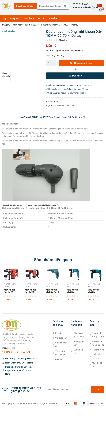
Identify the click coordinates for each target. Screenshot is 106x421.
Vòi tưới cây (61, 338)
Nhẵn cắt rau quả (96, 356)
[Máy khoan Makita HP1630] (74, 274)
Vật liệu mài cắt (61, 344)
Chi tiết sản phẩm (50, 117)
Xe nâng (59, 333)
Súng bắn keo (78, 351)
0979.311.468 (79, 4)
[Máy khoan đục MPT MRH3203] (11, 274)
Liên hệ (53, 18)
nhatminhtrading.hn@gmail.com (79, 7)
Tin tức (41, 18)
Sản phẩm (15, 18)
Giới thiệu (29, 18)
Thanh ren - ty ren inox (79, 335)
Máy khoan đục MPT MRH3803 (30, 291)
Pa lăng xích (98, 349)
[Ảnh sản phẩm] (22, 50)
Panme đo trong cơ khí (98, 335)
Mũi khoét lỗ (97, 365)
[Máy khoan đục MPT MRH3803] (32, 274)
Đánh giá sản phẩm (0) (74, 117)
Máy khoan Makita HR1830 (93, 291)
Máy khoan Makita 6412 (52, 291)
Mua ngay (77, 75)
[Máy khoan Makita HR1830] (95, 274)
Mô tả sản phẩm (29, 117)
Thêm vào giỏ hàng (83, 63)
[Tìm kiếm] (65, 6)
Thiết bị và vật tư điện (60, 353)
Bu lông (59, 359)
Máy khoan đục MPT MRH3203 (10, 291)
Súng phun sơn (79, 343)
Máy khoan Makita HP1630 (72, 291)
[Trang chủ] (6, 6)
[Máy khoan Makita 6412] (53, 274)
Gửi (97, 389)
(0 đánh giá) (64, 40)
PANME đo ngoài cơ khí (98, 343)
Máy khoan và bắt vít (64, 105)
